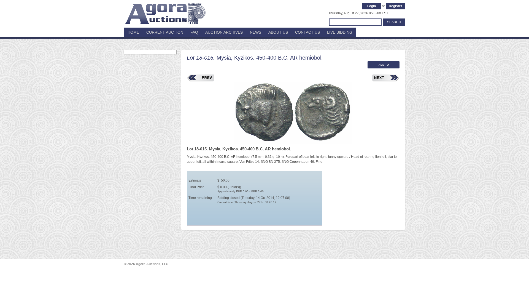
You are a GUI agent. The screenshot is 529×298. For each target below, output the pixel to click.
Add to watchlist (383, 65)
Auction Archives (224, 32)
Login (371, 6)
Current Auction (164, 32)
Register (395, 6)
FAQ (194, 32)
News (255, 32)
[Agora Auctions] (165, 11)
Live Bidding (339, 32)
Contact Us (307, 32)
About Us (278, 32)
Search (394, 22)
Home (133, 32)
